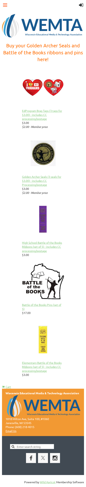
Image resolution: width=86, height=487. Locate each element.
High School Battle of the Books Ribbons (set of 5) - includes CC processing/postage (42, 246)
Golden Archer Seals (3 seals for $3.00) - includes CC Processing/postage (41, 180)
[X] (43, 458)
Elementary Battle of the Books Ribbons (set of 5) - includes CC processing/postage (42, 366)
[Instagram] (55, 458)
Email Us (11, 431)
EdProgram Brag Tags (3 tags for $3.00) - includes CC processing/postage (42, 115)
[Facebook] (31, 458)
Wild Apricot (48, 482)
